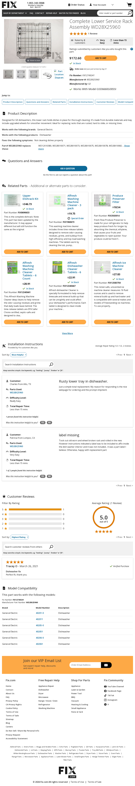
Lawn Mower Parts (64, 756)
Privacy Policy (12, 701)
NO (49, 422)
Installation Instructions (81, 102)
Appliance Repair (46, 686)
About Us (10, 693)
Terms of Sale (12, 715)
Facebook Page (114, 691)
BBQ (73, 697)
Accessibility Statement (17, 738)
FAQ (31, 13)
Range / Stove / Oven (47, 701)
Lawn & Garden (78, 689)
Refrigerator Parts (76, 753)
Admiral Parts (15, 747)
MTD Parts (58, 750)
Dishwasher (43, 689)
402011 (39, 619)
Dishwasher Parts (45, 753)
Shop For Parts (80, 680)
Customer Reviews (105, 102)
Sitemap (10, 719)
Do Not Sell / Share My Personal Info (19, 730)
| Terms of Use (76, 781)
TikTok (111, 695)
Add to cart (100, 58)
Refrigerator (44, 704)
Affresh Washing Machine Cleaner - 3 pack (74, 202)
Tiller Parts (67, 760)
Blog (83, 13)
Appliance (75, 686)
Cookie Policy (12, 708)
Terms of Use (12, 712)
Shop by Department (13, 13)
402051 (39, 631)
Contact (39, 13)
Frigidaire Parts (77, 747)
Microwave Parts (31, 756)
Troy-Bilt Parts (97, 750)
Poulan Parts (84, 750)
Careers (9, 726)
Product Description (13, 102)
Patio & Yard (77, 712)
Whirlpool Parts (112, 750)
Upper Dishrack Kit (30, 197)
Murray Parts (70, 750)
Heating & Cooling (79, 704)
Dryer (41, 693)
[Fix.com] (10, 4)
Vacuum (75, 701)
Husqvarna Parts (102, 747)
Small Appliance (78, 708)
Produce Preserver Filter (118, 199)
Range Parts (17, 756)
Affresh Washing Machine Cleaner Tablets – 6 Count (29, 270)
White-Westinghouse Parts (24, 753)
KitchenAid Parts (21, 750)
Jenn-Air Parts (117, 747)
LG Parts (34, 750)
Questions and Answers (37, 102)
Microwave (43, 697)
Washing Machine (46, 708)
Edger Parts (116, 756)
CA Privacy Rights (14, 704)
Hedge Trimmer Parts (100, 756)
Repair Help (51, 13)
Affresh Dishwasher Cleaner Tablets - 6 (75, 267)
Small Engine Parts (81, 756)
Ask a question (67, 168)
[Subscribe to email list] (106, 665)
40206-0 (40, 637)
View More (67, 333)
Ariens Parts (28, 747)
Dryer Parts (91, 753)
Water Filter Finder (69, 13)
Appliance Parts (47, 756)
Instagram (112, 700)
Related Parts (59, 102)
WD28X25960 (16, 392)
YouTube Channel (116, 686)
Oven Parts (115, 753)
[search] (130, 13)
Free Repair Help (49, 680)
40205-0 (40, 625)
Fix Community (113, 680)
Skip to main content (67, 7)
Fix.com (10, 680)
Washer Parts (60, 753)
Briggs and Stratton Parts (46, 747)
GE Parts (89, 747)
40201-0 (40, 613)
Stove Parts (103, 753)
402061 (39, 644)
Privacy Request (13, 735)
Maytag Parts (46, 750)
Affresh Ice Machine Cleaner (119, 266)
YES (42, 422)
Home (8, 686)
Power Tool (76, 693)
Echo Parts (63, 747)
